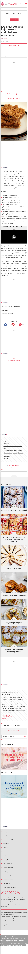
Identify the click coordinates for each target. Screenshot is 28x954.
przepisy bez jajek (18, 453)
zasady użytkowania (12, 922)
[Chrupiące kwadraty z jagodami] (14, 497)
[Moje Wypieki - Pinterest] (14, 892)
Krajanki (21, 56)
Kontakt (5, 847)
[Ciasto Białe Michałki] (14, 555)
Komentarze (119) (13, 98)
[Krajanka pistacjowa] (14, 609)
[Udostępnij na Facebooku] (5, 324)
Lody (20, 17)
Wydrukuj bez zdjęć (14, 467)
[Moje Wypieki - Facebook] (2, 892)
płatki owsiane (8, 453)
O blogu (5, 832)
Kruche (20, 14)
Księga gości (7, 883)
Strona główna (5, 56)
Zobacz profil (14, 765)
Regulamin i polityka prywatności (12, 840)
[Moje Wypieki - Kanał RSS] (18, 892)
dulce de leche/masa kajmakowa (13, 446)
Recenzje (6, 852)
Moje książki (7, 836)
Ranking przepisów (8, 867)
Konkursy (6, 856)
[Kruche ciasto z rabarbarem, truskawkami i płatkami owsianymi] (14, 524)
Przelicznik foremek (8, 879)
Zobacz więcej (14, 19)
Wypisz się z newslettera (10, 887)
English (5, 38)
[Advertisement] (14, 74)
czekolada (6, 443)
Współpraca (6, 843)
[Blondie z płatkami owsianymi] (14, 582)
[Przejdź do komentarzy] (20, 324)
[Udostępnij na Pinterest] (13, 324)
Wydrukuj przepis (14, 465)
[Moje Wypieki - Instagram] (6, 892)
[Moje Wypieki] (9, 3)
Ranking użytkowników (9, 872)
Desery (15, 17)
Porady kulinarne (8, 860)
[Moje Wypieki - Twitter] (10, 892)
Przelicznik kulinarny (8, 876)
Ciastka (8, 17)
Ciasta (8, 14)
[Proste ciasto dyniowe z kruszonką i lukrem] (14, 636)
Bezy (14, 14)
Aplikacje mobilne (8, 863)
